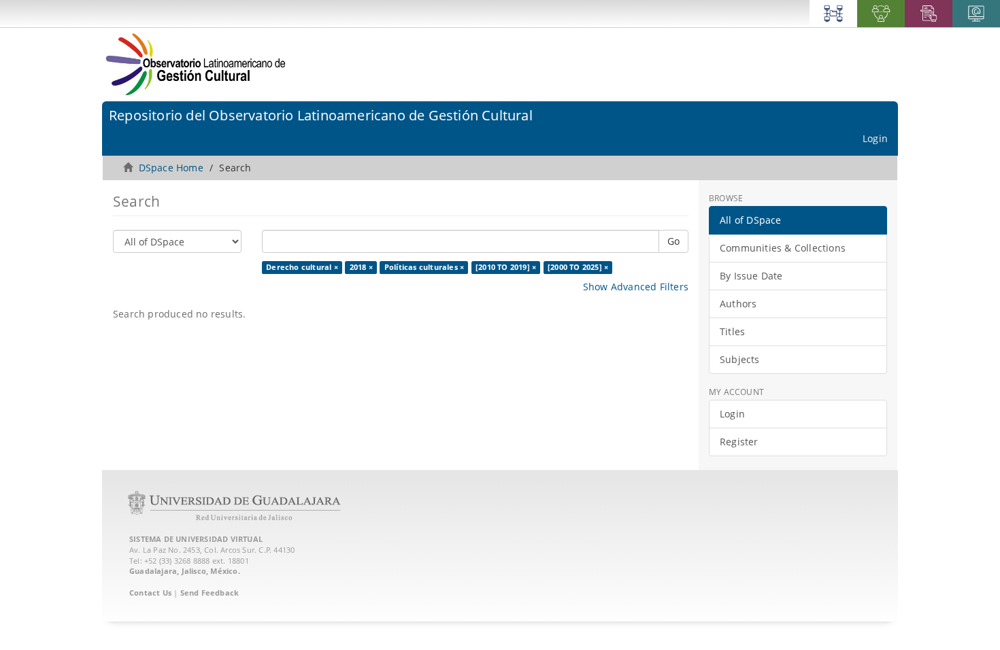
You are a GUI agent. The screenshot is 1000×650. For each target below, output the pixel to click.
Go (673, 241)
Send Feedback (209, 592)
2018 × (361, 267)
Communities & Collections (783, 247)
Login (732, 413)
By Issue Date (751, 275)
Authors (738, 303)
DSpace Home (171, 167)
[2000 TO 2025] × (578, 267)
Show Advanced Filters (635, 286)
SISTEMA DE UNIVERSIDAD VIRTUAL (196, 539)
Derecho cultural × (302, 267)
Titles (732, 331)
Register (739, 441)
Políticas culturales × (424, 267)
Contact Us (150, 592)
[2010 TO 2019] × (506, 267)
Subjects (740, 359)
